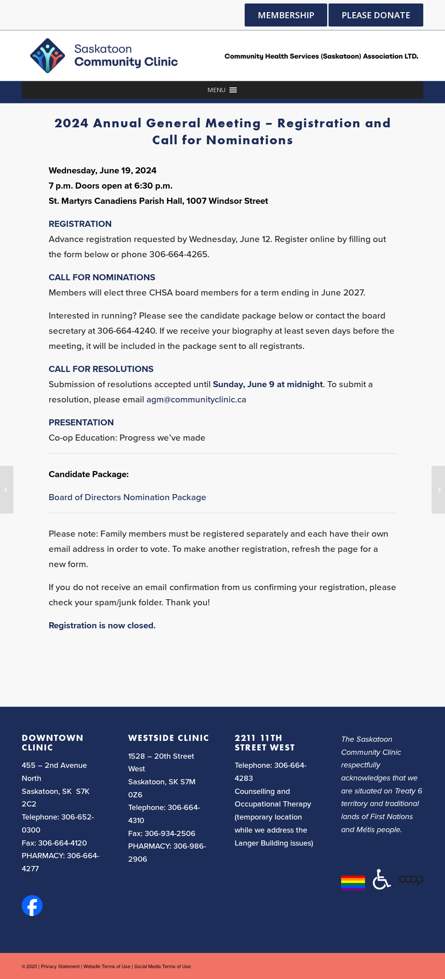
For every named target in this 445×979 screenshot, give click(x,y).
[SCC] (222, 55)
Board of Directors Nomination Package (127, 497)
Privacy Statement (60, 965)
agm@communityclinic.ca (196, 399)
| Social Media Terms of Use (161, 965)
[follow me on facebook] (32, 913)
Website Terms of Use (106, 965)
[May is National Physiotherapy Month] (6, 490)
